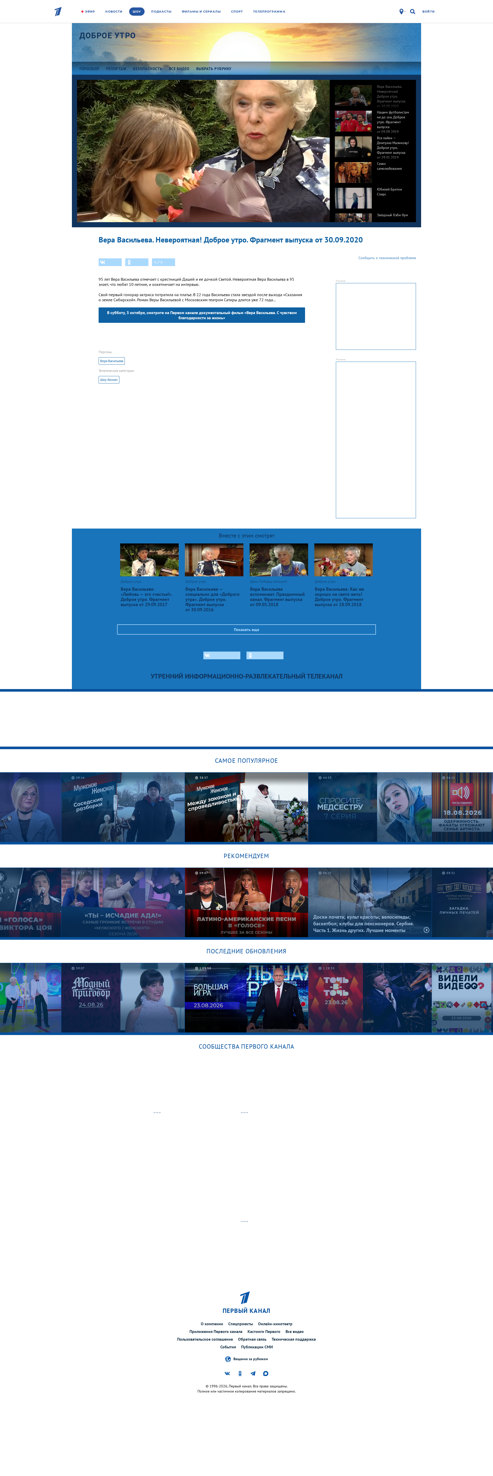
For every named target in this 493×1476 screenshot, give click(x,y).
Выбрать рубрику (214, 68)
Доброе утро (107, 35)
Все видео (295, 1331)
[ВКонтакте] (110, 262)
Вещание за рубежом (250, 1358)
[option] (373, 93)
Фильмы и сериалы (201, 11)
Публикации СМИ (257, 1346)
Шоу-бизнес (109, 380)
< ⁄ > (158, 262)
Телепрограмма (269, 11)
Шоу (137, 11)
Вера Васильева (111, 361)
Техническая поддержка (294, 1339)
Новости (113, 11)
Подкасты (161, 11)
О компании (212, 1323)
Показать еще (246, 629)
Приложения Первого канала (215, 1331)
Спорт (237, 11)
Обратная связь (252, 1339)
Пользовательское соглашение (205, 1339)
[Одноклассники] (136, 262)
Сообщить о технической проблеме (387, 258)
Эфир (90, 11)
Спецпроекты (240, 1323)
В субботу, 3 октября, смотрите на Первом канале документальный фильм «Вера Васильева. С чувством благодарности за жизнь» (202, 315)
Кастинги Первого (264, 1331)
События (228, 1346)
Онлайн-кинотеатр (275, 1323)
